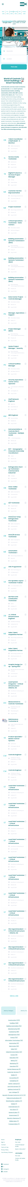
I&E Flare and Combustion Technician (13, 599)
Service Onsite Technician (13, 158)
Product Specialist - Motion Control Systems (15, 739)
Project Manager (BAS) (14, 330)
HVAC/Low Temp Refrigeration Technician (14, 519)
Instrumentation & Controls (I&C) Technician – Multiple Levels (16, 432)
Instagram (6, 1169)
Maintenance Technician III (13, 720)
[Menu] (3, 4)
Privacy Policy (4, 1150)
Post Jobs (17, 1142)
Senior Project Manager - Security (15, 347)
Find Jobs (14, 67)
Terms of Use (4, 1147)
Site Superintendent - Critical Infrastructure (16, 948)
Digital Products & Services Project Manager (15, 175)
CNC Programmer (15, 567)
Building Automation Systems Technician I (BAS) (16, 260)
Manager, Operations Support (16, 314)
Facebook (6, 1164)
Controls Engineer (15, 755)
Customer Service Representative (15, 192)
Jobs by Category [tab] (8, 1010)
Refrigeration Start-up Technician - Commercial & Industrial (15, 470)
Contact (3, 1145)
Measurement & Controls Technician (15, 703)
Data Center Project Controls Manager (15, 298)
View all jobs (14, 996)
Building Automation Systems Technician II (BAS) (16, 241)
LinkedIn (5, 1171)
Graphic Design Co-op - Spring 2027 (15, 665)
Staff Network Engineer (13, 400)
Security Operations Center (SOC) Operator (15, 382)
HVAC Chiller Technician (13, 488)
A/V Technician (14, 503)
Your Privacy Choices (7, 1152)
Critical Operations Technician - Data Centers (15, 223)
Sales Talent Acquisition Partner (15, 633)
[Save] (25, 139)
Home (2, 1139)
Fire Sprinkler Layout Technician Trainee (15, 582)
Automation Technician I (12, 552)
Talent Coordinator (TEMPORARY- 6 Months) (15, 141)
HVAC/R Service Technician (14, 536)
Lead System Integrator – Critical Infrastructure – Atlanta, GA (15, 685)
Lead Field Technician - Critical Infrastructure (16, 787)
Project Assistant (14, 207)
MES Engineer (13, 415)
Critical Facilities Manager (14, 365)
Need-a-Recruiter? (20, 1149)
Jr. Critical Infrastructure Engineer (13, 616)
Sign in (3, 1142)
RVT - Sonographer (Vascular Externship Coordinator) (16, 451)
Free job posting (7, 21)
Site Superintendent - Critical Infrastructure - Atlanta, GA (16, 931)
